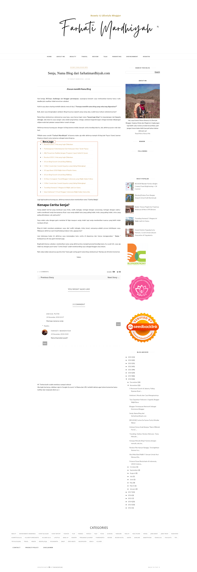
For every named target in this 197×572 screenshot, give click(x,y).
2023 (130, 363)
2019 (130, 376)
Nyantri (146, 56)
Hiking (145, 534)
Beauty (73, 56)
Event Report (56, 534)
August (132, 473)
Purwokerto (100, 537)
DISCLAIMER (48, 547)
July (131, 476)
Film (73, 534)
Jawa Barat (154, 534)
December (133, 382)
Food (102, 534)
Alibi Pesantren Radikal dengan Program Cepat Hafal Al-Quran (66, 153)
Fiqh (95, 534)
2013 (130, 505)
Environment (132, 56)
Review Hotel (119, 537)
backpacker (82, 541)
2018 (130, 379)
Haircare (119, 534)
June (131, 479)
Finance (80, 534)
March (132, 486)
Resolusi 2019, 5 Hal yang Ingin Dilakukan (58, 144)
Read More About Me (142, 133)
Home (49, 56)
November (133, 385)
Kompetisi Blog (17, 537)
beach (91, 541)
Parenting (116, 56)
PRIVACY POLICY (32, 547)
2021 (130, 370)
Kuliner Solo (46, 537)
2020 (130, 373)
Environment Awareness (27, 534)
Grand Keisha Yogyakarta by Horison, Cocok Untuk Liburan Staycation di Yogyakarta (145, 232)
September (134, 470)
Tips (176, 537)
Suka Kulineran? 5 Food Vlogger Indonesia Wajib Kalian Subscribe (67, 192)
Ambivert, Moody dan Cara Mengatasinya (144, 395)
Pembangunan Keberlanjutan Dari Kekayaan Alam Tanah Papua (66, 149)
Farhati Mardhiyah (61, 331)
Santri (129, 537)
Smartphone (147, 537)
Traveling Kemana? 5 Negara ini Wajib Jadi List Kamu (62, 187)
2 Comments (44, 272)
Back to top (153, 567)
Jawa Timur (164, 534)
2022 (130, 366)
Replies (46, 326)
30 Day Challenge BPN (79, 67)
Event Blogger (44, 534)
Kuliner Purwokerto (32, 537)
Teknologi (158, 537)
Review (95, 56)
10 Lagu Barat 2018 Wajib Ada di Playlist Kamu (60, 170)
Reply (118, 324)
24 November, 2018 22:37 (55, 317)
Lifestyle (57, 537)
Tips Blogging (16, 541)
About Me (61, 56)
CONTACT (17, 547)
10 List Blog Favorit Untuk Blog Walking (58, 162)
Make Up (65, 537)
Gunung (110, 534)
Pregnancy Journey (86, 537)
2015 (130, 498)
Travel (84, 56)
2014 (130, 502)
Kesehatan (174, 534)
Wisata (33, 541)
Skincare (137, 537)
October (133, 467)
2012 (130, 508)
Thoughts (168, 537)
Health (127, 534)
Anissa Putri (53, 314)
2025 (130, 357)
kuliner (99, 541)
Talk (105, 56)
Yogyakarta (54, 541)
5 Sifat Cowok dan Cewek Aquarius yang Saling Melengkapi (65, 166)
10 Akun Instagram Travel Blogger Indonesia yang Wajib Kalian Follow (68, 179)
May (131, 483)
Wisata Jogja (43, 541)
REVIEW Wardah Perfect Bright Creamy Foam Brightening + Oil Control (146, 186)
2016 (130, 495)
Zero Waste (71, 541)
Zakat (63, 541)
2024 (130, 360)
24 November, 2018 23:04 (59, 334)
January (132, 489)
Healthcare (136, 534)
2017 (130, 492)
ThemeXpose (58, 567)
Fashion (66, 534)
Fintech (88, 534)
